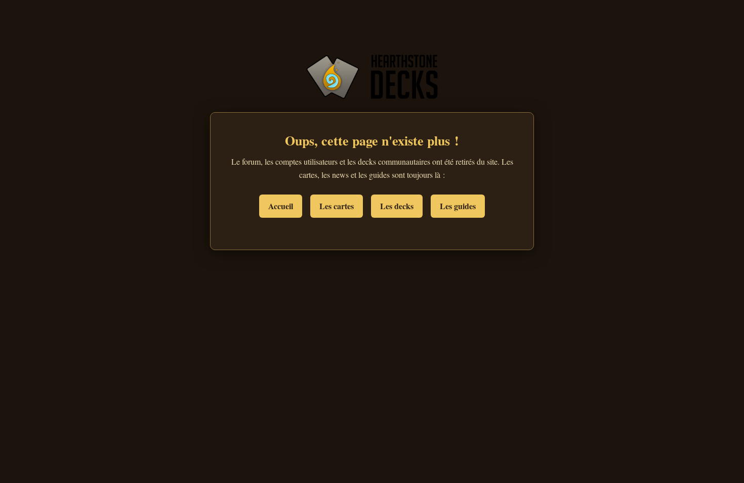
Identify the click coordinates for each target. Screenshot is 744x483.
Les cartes (336, 206)
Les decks (397, 206)
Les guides (458, 206)
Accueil (280, 206)
